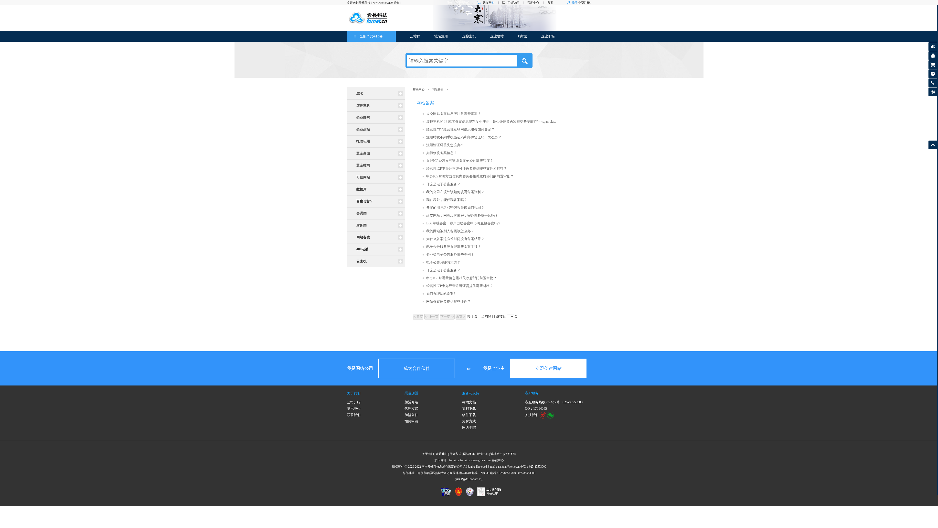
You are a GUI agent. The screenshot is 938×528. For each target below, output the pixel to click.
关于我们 (354, 393)
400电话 (362, 249)
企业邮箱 (548, 36)
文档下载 (469, 408)
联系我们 (354, 415)
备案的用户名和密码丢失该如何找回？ (455, 207)
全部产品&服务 (371, 36)
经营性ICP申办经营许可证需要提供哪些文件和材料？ (466, 168)
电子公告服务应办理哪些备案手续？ (453, 247)
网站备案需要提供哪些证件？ (448, 301)
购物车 (488, 2)
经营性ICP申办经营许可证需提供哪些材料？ (459, 286)
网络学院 (469, 427)
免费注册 (584, 2)
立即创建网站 (548, 368)
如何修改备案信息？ (441, 153)
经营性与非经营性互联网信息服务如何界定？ (460, 129)
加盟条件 (411, 415)
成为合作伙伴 (417, 368)
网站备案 (363, 237)
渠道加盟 (411, 393)
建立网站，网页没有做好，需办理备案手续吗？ (462, 215)
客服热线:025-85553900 (932, 82)
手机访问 (513, 2)
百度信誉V (364, 201)
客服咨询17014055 (932, 55)
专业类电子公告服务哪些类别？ (450, 254)
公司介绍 (354, 402)
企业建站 (497, 36)
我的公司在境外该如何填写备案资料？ (455, 192)
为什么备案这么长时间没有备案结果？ (455, 239)
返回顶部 (932, 145)
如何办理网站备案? (440, 294)
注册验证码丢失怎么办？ (445, 145)
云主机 (361, 261)
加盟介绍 (411, 402)
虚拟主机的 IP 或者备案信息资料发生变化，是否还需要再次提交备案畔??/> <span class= (492, 121)
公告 (932, 46)
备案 (550, 2)
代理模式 (411, 408)
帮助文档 (469, 402)
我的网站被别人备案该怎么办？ (450, 231)
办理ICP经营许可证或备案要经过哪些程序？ (459, 161)
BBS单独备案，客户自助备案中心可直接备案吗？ (463, 223)
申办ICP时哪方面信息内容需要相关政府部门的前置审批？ (470, 176)
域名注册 (441, 36)
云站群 (415, 36)
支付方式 (469, 421)
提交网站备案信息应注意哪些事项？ (453, 114)
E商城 (522, 36)
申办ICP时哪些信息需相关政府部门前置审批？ (461, 278)
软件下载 (469, 415)
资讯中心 (354, 408)
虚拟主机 (469, 36)
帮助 (932, 73)
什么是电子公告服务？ (443, 184)
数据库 (361, 189)
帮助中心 (533, 2)
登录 (574, 2)
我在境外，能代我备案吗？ (446, 200)
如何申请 (411, 421)
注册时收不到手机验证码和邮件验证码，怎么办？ (463, 137)
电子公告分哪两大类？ (443, 262)
